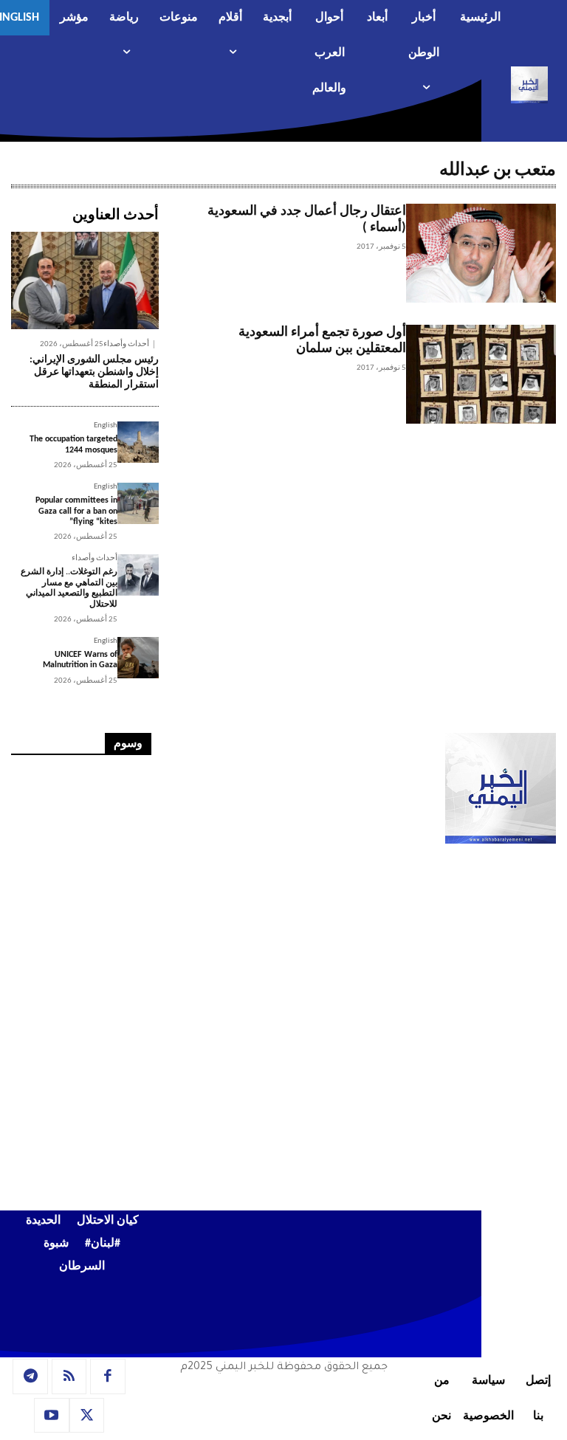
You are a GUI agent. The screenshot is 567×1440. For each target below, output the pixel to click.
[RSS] (69, 1376)
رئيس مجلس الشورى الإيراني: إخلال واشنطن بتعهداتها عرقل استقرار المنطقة (94, 372)
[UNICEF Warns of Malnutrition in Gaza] (138, 657)
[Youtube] (51, 1415)
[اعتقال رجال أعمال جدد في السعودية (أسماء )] (481, 253)
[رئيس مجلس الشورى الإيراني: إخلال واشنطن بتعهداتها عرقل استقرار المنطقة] (85, 280)
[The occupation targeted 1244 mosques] (138, 442)
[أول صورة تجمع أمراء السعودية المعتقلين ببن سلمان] (481, 374)
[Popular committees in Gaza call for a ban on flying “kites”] (138, 503)
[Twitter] (87, 1415)
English (105, 425)
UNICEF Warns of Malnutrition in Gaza (80, 659)
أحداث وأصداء (126, 344)
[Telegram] (30, 1376)
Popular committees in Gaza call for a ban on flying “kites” (76, 511)
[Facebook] (108, 1376)
